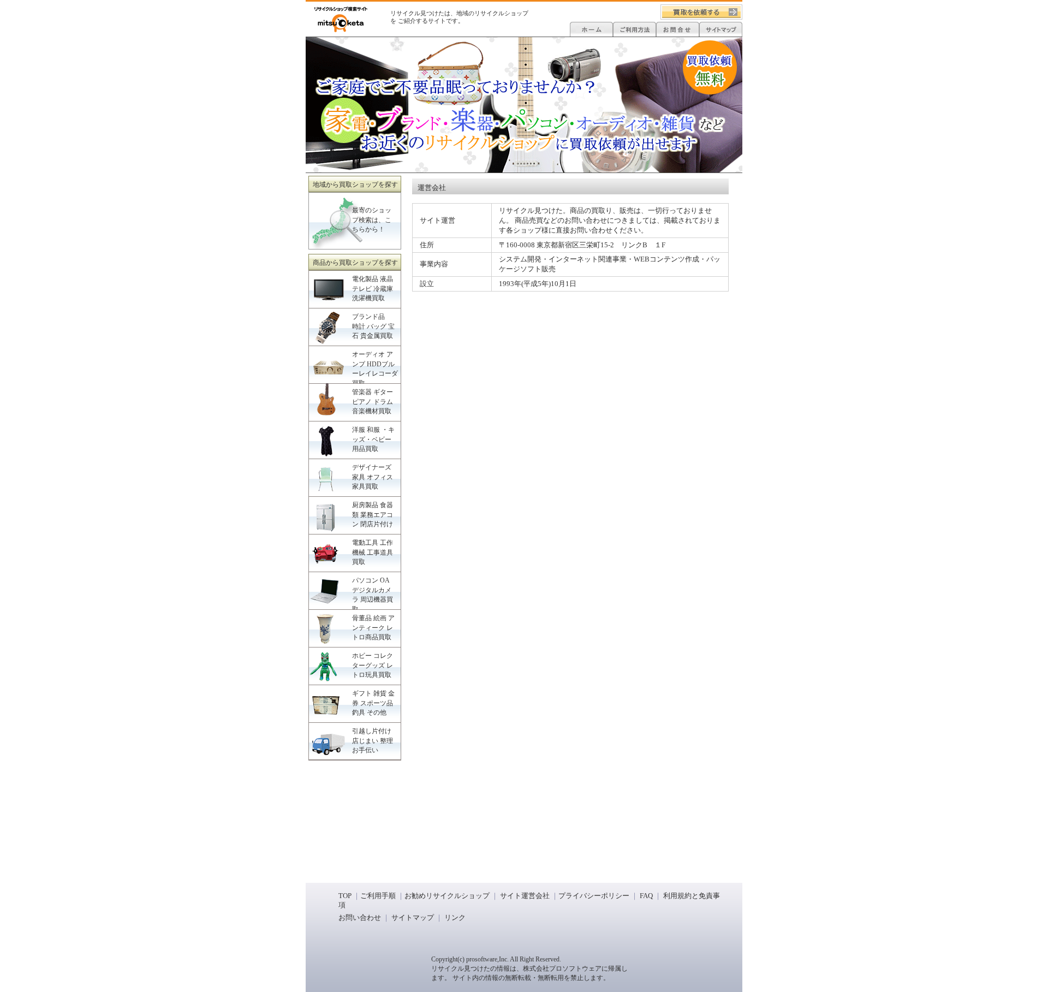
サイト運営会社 (524, 896)
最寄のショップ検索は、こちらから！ (371, 220)
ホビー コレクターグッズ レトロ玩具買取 (372, 665)
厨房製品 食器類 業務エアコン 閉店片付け (372, 514)
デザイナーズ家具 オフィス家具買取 (372, 477)
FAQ (646, 896)
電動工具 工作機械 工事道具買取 (372, 552)
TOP (345, 896)
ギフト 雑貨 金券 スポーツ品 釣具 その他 (373, 703)
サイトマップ (412, 917)
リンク (455, 917)
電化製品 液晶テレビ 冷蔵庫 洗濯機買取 (372, 288)
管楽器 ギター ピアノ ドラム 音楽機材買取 (372, 401)
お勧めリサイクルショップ (447, 896)
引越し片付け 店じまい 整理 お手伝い (372, 740)
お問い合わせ (359, 917)
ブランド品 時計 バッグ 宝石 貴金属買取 (373, 326)
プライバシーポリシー (593, 896)
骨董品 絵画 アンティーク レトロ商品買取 (373, 627)
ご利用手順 (378, 896)
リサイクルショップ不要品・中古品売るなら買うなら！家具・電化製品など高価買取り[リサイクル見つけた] (340, 19)
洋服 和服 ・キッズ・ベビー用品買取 (373, 439)
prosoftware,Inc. (487, 959)
